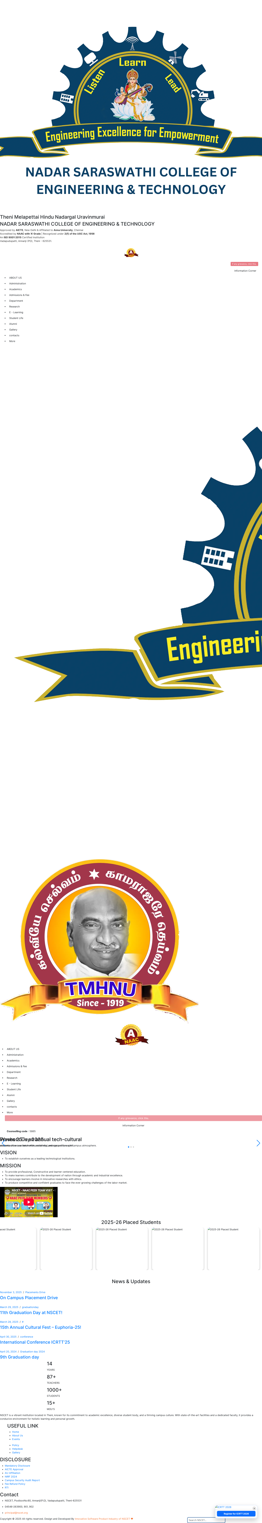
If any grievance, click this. (244, 264)
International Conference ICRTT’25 (35, 1342)
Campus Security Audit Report (22, 1480)
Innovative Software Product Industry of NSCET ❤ (104, 1518)
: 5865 (21, 1131)
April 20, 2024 (8, 1351)
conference (26, 1336)
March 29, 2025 (9, 1307)
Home (15, 1431)
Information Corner (245, 270)
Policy (15, 1445)
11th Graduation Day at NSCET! (31, 1312)
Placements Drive (35, 1292)
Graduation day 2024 (32, 1351)
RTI (6, 1487)
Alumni (13, 323)
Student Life (16, 318)
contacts (14, 335)
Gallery (13, 329)
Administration (17, 283)
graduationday (30, 1307)
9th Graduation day (19, 1357)
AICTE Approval (14, 1469)
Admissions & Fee (19, 294)
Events (16, 1439)
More (12, 341)
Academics (15, 289)
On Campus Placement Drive (29, 1297)
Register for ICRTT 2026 (236, 1513)
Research (14, 306)
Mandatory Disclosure (17, 1465)
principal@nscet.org (16, 1512)
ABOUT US (15, 277)
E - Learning (16, 312)
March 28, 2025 (9, 1321)
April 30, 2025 (8, 1336)
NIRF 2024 (11, 1476)
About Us (17, 1435)
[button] (128, 1147)
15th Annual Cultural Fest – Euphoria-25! (40, 1327)
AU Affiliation (12, 1472)
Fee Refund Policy (15, 1483)
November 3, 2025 (11, 1292)
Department (16, 300)
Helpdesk (17, 1448)
